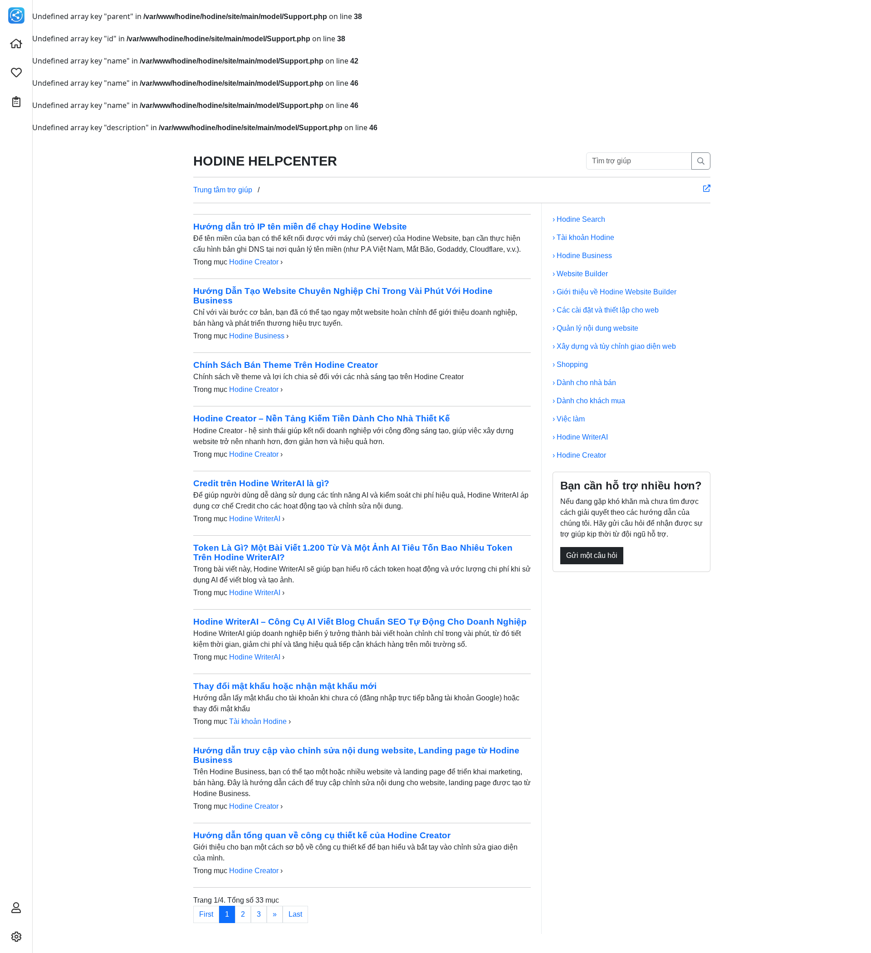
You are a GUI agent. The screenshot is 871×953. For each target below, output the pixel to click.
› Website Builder (580, 274)
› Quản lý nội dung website (595, 328)
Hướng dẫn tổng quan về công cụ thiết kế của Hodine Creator (321, 835)
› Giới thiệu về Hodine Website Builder (614, 292)
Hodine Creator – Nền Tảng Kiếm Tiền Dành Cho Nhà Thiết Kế (321, 418)
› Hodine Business (582, 255)
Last (295, 914)
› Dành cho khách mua (589, 401)
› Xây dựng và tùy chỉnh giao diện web (614, 346)
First (206, 914)
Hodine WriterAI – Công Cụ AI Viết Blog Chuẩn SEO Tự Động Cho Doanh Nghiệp (360, 621)
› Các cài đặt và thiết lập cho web (606, 310)
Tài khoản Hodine (258, 721)
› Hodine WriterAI (580, 437)
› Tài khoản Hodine (583, 237)
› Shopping (570, 364)
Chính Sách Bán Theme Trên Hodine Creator (285, 365)
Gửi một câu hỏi (591, 555)
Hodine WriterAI (254, 519)
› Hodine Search (579, 219)
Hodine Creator (254, 262)
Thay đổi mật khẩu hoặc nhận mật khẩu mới (285, 686)
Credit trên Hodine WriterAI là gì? (261, 483)
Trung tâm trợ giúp (222, 190)
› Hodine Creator (579, 455)
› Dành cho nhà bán (584, 382)
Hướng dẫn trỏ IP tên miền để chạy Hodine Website (300, 226)
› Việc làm (569, 419)
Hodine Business (256, 336)
